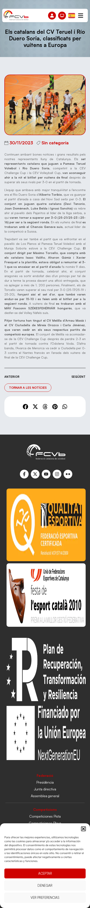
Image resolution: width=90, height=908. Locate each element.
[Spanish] (72, 15)
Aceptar (45, 873)
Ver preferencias (45, 897)
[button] (83, 829)
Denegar (45, 885)
